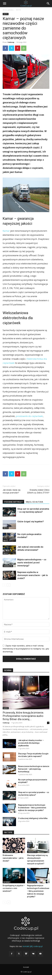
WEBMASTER (32, 882)
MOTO (18, 10)
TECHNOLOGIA (8, 852)
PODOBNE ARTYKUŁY (13, 502)
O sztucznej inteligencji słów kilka (32, 818)
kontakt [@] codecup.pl (33, 946)
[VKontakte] (33, 953)
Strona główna (8, 10)
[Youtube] (40, 953)
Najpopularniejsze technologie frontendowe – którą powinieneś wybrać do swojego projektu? (32, 807)
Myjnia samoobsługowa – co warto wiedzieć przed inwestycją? (31, 562)
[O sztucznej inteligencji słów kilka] (9, 821)
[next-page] (8, 585)
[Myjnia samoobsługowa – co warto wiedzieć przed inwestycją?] (9, 562)
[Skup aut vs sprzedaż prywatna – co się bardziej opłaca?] (9, 511)
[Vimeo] (26, 953)
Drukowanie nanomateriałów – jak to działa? (13, 858)
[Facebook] (5, 48)
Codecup (10, 42)
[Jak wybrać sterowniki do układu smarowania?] (9, 549)
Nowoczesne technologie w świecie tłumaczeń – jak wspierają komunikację (33, 769)
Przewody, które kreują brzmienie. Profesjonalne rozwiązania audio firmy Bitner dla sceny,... (23, 716)
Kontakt (26, 967)
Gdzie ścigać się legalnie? (30, 521)
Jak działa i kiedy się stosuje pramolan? (11, 491)
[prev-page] (4, 585)
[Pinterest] (17, 48)
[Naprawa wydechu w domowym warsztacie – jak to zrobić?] (9, 575)
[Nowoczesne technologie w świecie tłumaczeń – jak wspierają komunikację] (9, 769)
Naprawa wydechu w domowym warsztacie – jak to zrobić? (32, 575)
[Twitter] (11, 48)
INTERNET (6, 882)
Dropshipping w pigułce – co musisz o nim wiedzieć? (14, 888)
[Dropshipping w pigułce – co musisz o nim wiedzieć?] (14, 875)
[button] (4, 3)
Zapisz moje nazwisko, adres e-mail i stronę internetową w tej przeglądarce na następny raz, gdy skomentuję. (26, 649)
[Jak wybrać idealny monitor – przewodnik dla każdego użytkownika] (9, 743)
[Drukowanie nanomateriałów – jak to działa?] (14, 845)
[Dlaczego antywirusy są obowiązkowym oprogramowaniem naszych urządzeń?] (38, 845)
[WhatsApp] (23, 48)
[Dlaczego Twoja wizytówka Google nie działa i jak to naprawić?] (9, 756)
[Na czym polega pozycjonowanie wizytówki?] (9, 782)
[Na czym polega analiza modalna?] (9, 537)
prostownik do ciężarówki (29, 416)
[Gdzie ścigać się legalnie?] (9, 524)
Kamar (6, 230)
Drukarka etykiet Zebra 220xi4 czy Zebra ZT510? (38, 491)
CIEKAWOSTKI (7, 566)
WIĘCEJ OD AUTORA (34, 502)
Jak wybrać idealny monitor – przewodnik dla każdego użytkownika (31, 743)
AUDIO (5, 708)
